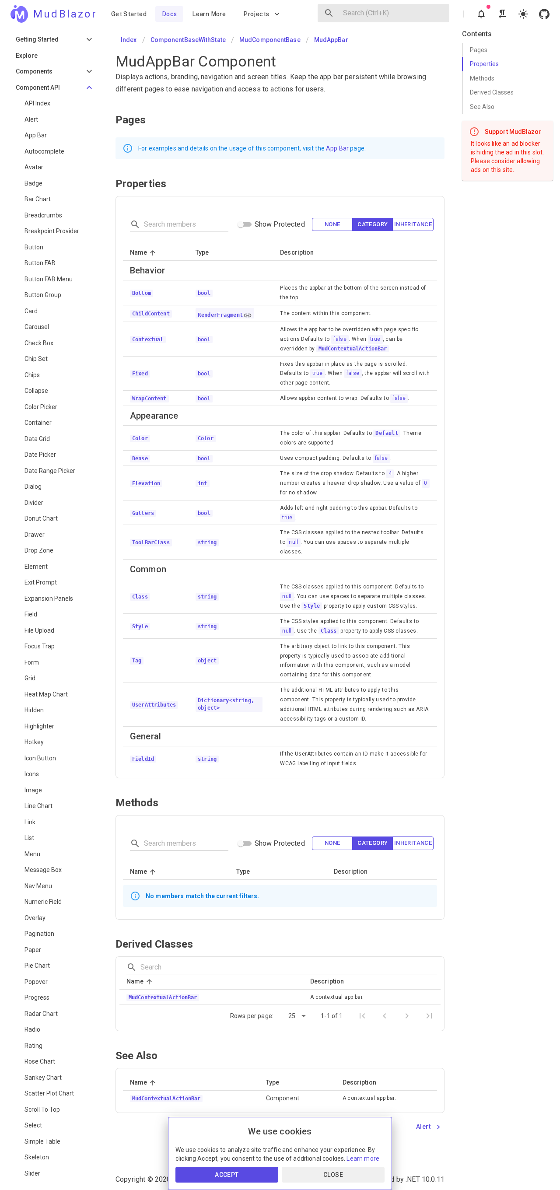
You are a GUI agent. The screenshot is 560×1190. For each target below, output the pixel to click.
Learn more (362, 1158)
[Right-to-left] (502, 14)
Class (329, 631)
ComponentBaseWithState (188, 39)
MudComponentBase (270, 39)
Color (206, 438)
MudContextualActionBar (352, 349)
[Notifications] (481, 14)
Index (129, 39)
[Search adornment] (329, 13)
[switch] (240, 224)
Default (386, 433)
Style (312, 606)
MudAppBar (331, 39)
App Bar (337, 148)
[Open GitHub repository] (544, 14)
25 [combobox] (291, 1015)
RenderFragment (220, 315)
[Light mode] (523, 14)
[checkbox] (332, 224)
